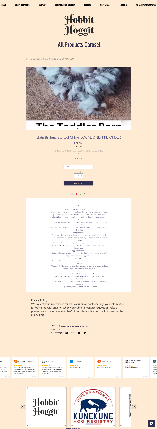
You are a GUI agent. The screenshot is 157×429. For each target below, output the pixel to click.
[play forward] (134, 406)
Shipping (79, 146)
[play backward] (22, 406)
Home (28, 59)
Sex (78, 162)
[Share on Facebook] (72, 193)
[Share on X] (84, 193)
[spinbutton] (78, 176)
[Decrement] (75, 176)
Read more (78, 158)
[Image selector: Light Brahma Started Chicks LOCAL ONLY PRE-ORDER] (77, 129)
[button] (46, 407)
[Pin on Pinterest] (76, 193)
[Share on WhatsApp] (80, 193)
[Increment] (81, 176)
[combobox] (78, 167)
